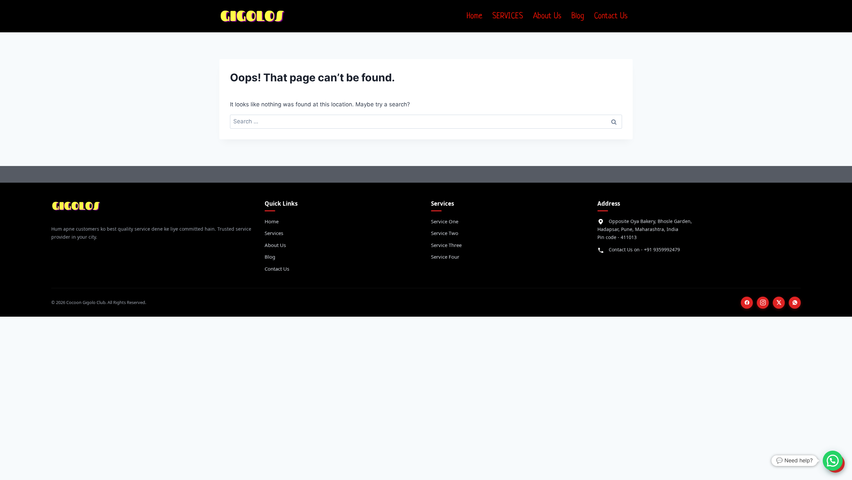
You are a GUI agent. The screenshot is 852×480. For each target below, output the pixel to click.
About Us (547, 16)
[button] (833, 461)
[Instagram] (763, 303)
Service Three (446, 245)
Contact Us (611, 16)
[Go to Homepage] (76, 208)
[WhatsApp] (795, 303)
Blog (577, 16)
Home (474, 16)
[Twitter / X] (779, 303)
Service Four (445, 256)
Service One (444, 221)
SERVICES (507, 16)
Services (274, 233)
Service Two (444, 233)
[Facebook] (747, 303)
